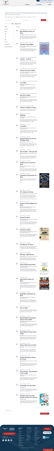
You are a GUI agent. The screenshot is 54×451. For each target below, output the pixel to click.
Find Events (43, 20)
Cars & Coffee (24, 308)
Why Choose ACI (37, 431)
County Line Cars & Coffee (27, 70)
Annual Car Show (25, 217)
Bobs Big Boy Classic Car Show (27, 32)
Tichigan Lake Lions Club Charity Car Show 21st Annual (28, 396)
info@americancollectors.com (7, 437)
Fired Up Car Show (25, 230)
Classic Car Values (29, 431)
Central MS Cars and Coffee (28, 385)
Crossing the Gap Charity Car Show (28, 176)
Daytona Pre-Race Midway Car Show (28, 204)
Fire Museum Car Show (26, 244)
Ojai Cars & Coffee (25, 95)
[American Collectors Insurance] (5, 3)
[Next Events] (6, 23)
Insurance (27, 4)
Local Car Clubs (29, 432)
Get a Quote (47, 428)
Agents (41, 0)
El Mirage (22, 115)
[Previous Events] (5, 23)
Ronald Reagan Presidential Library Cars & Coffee (28, 318)
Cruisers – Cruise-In (25, 59)
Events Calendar (29, 437)
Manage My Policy (42, 2)
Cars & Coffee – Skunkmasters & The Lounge (28, 372)
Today (9, 23)
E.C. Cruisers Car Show (26, 192)
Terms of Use (32, 447)
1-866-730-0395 (48, 2)
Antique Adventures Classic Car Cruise (28, 358)
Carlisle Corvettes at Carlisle (28, 107)
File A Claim (49, 0)
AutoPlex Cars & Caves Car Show (27, 163)
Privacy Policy (28, 447)
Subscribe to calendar (44, 413)
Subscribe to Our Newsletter (9, 433)
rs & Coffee (23, 83)
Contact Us (45, 0)
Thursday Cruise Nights (26, 44)
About (49, 4)
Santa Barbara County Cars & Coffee (28, 332)
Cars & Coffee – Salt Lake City (28, 151)
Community (38, 4)
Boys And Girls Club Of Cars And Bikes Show (28, 139)
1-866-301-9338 (5, 436)
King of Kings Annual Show (27, 264)
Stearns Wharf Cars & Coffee (28, 345)
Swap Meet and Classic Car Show (27, 294)
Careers (36, 443)
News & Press (37, 444)
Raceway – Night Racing (27, 254)
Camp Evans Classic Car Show (27, 280)
